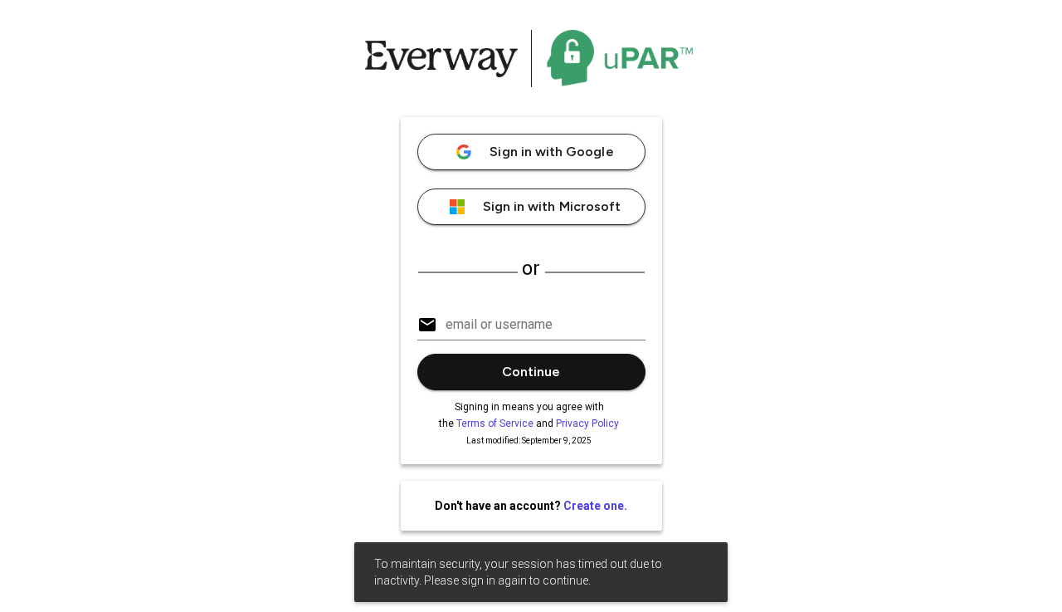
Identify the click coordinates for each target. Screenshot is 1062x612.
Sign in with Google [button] (551, 151)
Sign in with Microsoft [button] (552, 206)
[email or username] (531, 316)
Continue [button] (531, 371)
